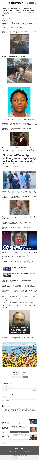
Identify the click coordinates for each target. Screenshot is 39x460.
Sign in (36, 3)
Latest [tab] (6, 417)
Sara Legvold (6, 405)
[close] (28, 422)
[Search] (25, 3)
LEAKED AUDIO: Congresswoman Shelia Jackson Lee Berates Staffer (14, 420)
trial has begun (8, 20)
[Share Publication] (27, 3)
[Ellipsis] (36, 405)
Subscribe (31, 3)
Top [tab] (3, 417)
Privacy (19, 455)
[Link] (1, 218)
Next (34, 390)
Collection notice (25, 455)
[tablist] (6, 397)
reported (6, 197)
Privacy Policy (27, 435)
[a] (19, 44)
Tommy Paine (6, 15)
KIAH (9, 302)
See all (4, 442)
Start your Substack (17, 457)
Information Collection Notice (19, 435)
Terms (21, 455)
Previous (5, 390)
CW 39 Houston (5, 300)
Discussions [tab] (9, 417)
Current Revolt (8, 423)
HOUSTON (5, 302)
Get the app (23, 457)
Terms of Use (24, 434)
